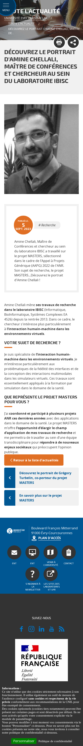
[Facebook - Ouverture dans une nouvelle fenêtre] (21, 631)
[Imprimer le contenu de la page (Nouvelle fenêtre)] (59, 42)
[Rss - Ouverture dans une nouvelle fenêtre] (62, 631)
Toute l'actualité (21, 23)
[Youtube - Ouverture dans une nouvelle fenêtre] (52, 631)
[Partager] (73, 42)
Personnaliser (23, 741)
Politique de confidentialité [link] (55, 741)
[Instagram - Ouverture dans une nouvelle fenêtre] (31, 631)
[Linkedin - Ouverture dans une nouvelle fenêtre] (41, 631)
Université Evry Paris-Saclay (25, 18)
